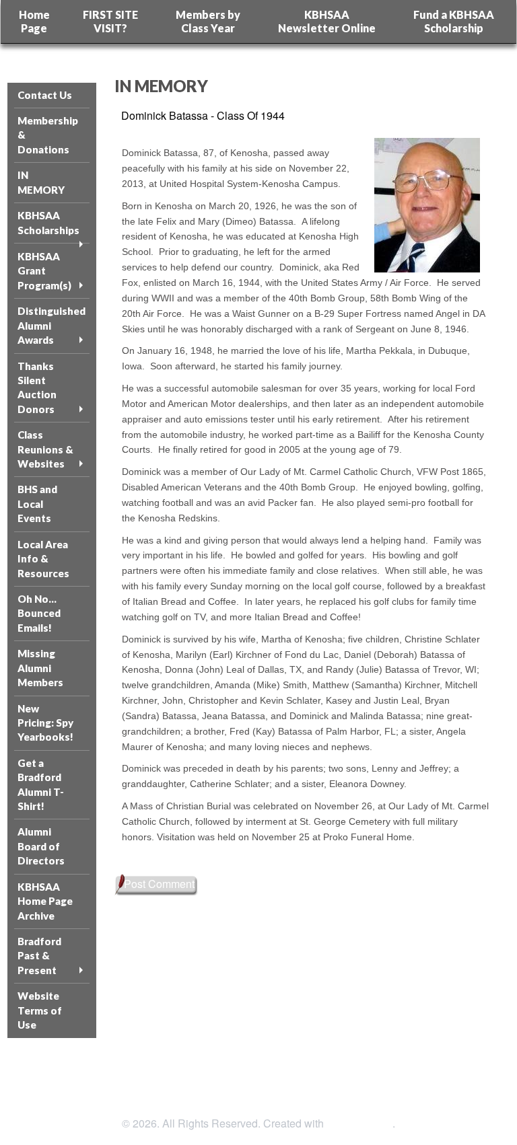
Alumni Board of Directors (41, 845)
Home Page (34, 21)
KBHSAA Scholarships (48, 222)
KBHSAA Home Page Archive (45, 901)
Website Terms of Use (40, 1010)
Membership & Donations (48, 134)
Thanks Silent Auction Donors (37, 387)
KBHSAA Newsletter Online (327, 21)
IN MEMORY (41, 182)
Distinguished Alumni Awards (51, 325)
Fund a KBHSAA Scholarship (453, 21)
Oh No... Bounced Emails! (39, 613)
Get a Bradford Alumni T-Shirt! (41, 784)
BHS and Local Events (37, 503)
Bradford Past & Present (39, 955)
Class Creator (359, 1123)
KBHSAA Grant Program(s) (44, 270)
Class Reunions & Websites (45, 449)
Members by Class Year (208, 21)
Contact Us (45, 95)
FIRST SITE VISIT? (110, 21)
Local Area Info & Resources (43, 558)
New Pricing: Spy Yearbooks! (45, 722)
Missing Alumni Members (40, 667)
